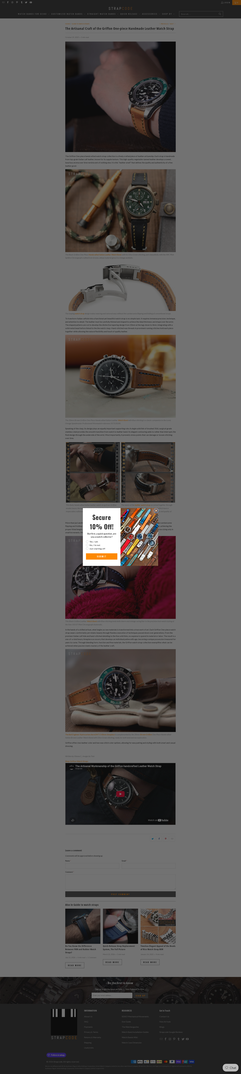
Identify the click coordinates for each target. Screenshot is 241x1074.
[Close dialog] (156, 511)
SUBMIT (102, 556)
